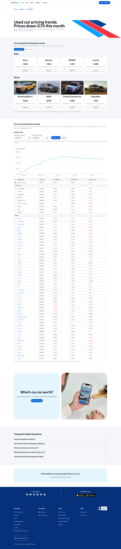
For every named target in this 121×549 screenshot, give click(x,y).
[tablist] (24, 49)
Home (15, 9)
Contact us (83, 515)
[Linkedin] (41, 495)
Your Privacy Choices (64, 518)
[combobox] (21, 538)
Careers (16, 527)
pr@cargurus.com (66, 477)
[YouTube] (34, 495)
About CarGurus (18, 512)
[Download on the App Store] (80, 495)
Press (15, 518)
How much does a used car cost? (26, 448)
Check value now (37, 400)
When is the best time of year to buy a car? (29, 452)
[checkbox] (15, 182)
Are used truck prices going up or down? (29, 456)
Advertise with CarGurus (20, 530)
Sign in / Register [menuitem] (104, 2)
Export (64, 137)
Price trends (17, 524)
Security (60, 524)
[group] (25, 65)
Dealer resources (42, 515)
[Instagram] (37, 495)
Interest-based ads (63, 521)
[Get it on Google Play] (91, 495)
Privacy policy (62, 515)
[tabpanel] (60, 81)
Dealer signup (42, 512)
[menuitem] (23, 2)
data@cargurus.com (26, 128)
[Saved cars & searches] (96, 3)
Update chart (55, 137)
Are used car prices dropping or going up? (29, 443)
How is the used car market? (24, 439)
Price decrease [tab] (19, 49)
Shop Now (25, 70)
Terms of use (61, 512)
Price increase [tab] (29, 49)
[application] (60, 162)
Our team (16, 515)
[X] (30, 495)
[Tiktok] (44, 495)
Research (22, 9)
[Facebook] (27, 495)
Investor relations (19, 521)
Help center (83, 512)
